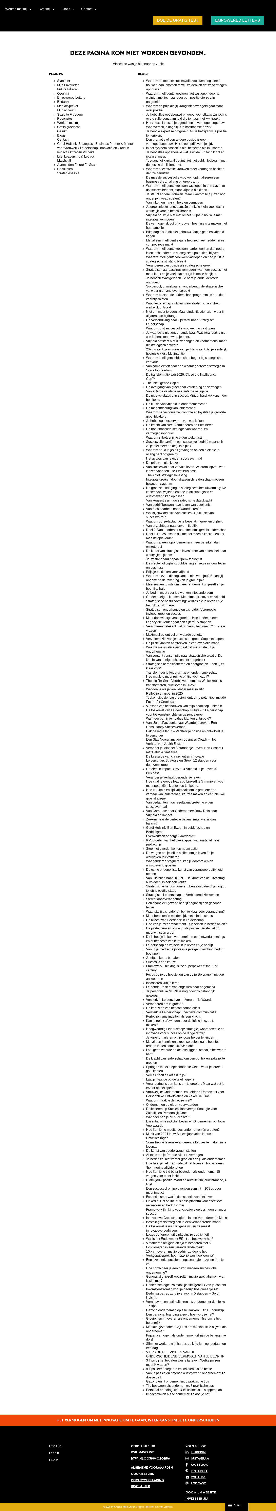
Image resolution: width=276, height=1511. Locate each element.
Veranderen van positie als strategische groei (178, 265)
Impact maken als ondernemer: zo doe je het (177, 1394)
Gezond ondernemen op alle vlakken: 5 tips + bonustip (185, 1310)
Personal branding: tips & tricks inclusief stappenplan (184, 1390)
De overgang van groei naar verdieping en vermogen (184, 387)
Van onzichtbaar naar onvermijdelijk (171, 525)
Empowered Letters (71, 97)
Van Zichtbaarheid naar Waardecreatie (173, 509)
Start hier (63, 81)
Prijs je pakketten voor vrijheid (167, 572)
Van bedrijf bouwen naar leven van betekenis (178, 504)
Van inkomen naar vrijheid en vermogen (174, 202)
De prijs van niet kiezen (163, 462)
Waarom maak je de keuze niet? (169, 1100)
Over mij (45, 9)
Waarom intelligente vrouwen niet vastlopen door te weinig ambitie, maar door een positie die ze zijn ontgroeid (182, 98)
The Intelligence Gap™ (162, 383)
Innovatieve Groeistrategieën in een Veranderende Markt (186, 1217)
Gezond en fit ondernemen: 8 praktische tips (177, 1381)
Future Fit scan (68, 89)
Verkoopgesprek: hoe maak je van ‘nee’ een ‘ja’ (180, 1255)
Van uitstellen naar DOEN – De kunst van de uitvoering (185, 878)
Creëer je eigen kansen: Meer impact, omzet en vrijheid (186, 597)
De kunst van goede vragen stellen (171, 1150)
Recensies (65, 118)
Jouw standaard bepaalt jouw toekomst (174, 559)
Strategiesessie (68, 173)
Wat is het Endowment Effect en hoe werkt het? (180, 1238)
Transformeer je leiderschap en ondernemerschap (181, 672)
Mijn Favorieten (68, 85)
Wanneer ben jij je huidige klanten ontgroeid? (178, 718)
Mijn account (66, 110)
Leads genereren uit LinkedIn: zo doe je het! (177, 1234)
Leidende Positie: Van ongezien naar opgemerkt (181, 987)
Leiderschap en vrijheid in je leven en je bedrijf (180, 945)
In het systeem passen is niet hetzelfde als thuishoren (184, 148)
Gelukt (61, 131)
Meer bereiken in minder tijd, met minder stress (179, 915)
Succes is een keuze (161, 962)
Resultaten (65, 169)
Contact (86, 9)
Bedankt (63, 101)
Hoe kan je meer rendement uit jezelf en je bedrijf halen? (186, 924)
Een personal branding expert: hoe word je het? (180, 1314)
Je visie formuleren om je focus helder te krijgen (180, 1037)
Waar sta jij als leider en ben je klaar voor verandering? (185, 911)
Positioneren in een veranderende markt (174, 1247)
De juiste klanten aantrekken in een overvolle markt (183, 643)
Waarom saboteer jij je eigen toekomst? (174, 437)
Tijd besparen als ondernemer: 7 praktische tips (180, 1385)
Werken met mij (16, 9)
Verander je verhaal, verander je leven (173, 777)
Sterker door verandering (164, 899)
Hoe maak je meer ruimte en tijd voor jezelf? (177, 676)
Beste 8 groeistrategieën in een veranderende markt (183, 1222)
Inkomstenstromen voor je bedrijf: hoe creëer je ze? (182, 1289)
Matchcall (64, 160)
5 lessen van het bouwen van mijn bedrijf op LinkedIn (184, 706)
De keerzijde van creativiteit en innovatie (175, 756)
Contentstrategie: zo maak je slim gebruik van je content (186, 1285)
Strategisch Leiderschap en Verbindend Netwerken (182, 895)
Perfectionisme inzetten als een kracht (173, 1016)
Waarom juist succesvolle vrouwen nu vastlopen (180, 328)
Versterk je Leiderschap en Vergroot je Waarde (179, 999)
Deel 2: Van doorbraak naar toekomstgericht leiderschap (186, 530)
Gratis (66, 9)
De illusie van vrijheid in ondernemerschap (176, 404)
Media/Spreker (67, 106)
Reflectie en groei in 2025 (164, 693)
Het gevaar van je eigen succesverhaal (174, 458)
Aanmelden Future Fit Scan (77, 164)
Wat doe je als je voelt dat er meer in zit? (175, 689)
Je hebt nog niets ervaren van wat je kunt (175, 420)
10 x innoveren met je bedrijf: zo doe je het (176, 1251)
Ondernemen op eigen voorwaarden (172, 1104)
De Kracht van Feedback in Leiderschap (175, 920)
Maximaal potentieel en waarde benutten (175, 634)
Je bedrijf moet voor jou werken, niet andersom (179, 592)
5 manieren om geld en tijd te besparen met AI (179, 1243)
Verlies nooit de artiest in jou (166, 1075)
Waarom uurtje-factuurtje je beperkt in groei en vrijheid (184, 521)
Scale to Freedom (70, 114)
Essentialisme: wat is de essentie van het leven (180, 1197)
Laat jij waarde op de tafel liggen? (170, 1079)
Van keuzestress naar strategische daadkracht (179, 500)
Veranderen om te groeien (164, 1004)
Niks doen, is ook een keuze (166, 882)
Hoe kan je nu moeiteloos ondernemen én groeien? (183, 1129)
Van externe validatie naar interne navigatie (177, 391)
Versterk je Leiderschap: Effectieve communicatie (181, 1012)
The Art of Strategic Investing (166, 475)
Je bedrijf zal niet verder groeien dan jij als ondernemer (185, 1159)
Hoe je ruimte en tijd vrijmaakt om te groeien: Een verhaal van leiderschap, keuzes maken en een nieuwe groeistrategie (185, 794)
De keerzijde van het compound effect (173, 1008)
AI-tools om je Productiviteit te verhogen (174, 1155)
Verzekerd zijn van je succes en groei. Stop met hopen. (185, 639)
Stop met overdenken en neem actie (172, 848)
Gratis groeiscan (69, 127)
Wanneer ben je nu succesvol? (168, 1117)
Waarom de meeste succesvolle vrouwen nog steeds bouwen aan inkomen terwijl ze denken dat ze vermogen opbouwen (186, 85)
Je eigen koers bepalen (163, 957)
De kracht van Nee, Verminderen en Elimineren (180, 425)
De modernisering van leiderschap (170, 408)
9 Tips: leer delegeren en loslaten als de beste (179, 1369)
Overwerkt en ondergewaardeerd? (171, 836)
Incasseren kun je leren (162, 983)
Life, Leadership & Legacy (76, 156)
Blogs (61, 135)
